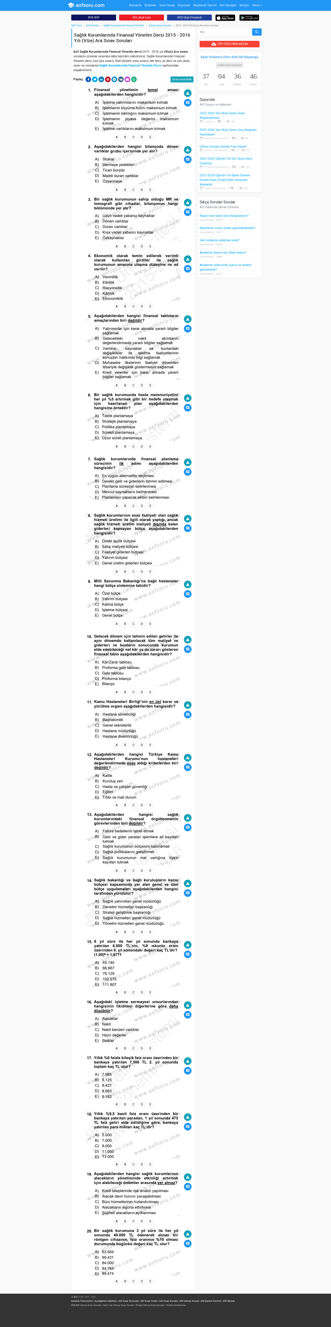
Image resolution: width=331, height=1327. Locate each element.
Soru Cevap (167, 5)
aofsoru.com (86, 5)
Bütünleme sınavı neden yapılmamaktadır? (228, 228)
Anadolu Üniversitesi (82, 1301)
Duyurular (184, 5)
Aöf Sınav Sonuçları (129, 1301)
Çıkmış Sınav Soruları (160, 25)
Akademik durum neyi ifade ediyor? (223, 252)
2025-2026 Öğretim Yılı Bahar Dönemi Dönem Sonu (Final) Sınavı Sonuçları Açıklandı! (225, 179)
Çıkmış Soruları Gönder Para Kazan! (223, 146)
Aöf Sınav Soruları (168, 1301)
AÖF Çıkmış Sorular (189, 1301)
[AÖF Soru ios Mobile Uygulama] (225, 17)
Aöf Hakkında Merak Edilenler (219, 207)
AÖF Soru (76, 25)
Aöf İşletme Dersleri (211, 1301)
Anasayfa (135, 5)
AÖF (76, 1297)
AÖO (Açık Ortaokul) (189, 17)
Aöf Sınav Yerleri (149, 1301)
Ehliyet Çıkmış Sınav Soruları (150, 1305)
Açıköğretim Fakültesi (106, 1301)
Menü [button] (256, 5)
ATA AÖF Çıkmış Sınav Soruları (86, 1305)
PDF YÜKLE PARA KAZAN (229, 44)
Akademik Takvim (205, 5)
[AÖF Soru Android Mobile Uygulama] (249, 17)
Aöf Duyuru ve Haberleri (215, 104)
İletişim (244, 5)
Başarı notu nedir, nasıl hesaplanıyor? (224, 216)
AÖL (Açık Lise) (142, 17)
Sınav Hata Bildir (182, 79)
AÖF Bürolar (229, 1301)
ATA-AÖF (93, 17)
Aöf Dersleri (92, 25)
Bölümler (150, 5)
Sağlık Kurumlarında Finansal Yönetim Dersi (130, 65)
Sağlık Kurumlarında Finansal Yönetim (123, 25)
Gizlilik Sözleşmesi (175, 1305)
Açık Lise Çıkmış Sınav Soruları (118, 1305)
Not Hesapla (228, 5)
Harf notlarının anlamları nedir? (220, 240)
